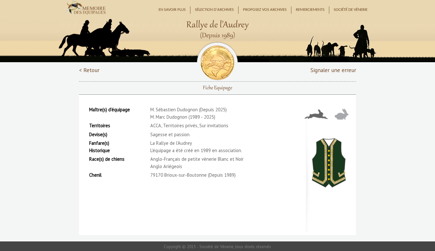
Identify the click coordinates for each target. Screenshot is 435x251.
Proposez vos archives (265, 10)
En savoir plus (172, 10)
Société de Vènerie (350, 10)
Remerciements (310, 10)
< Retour (89, 70)
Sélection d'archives (214, 10)
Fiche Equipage (217, 88)
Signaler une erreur (333, 70)
